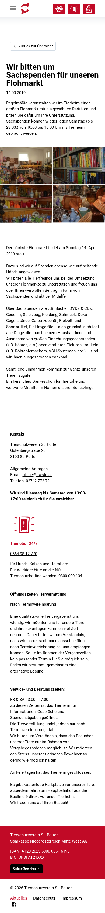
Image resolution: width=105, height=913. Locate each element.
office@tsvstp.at (37, 474)
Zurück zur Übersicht (35, 46)
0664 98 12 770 (23, 553)
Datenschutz (44, 898)
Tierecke (59, 9)
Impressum (72, 898)
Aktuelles (18, 898)
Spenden (89, 9)
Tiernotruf (74, 9)
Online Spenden (24, 868)
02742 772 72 (38, 480)
